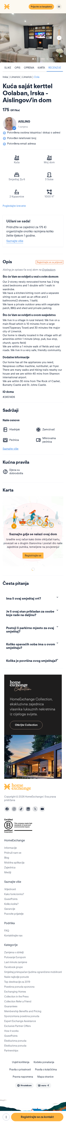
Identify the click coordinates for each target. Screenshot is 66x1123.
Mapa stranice (45, 1076)
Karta (41, 67)
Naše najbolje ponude (16, 977)
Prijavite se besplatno (41, 6)
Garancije (9, 908)
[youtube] (42, 809)
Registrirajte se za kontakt (37, 1117)
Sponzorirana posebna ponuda (21, 1016)
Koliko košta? (11, 904)
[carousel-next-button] (59, 38)
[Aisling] (10, 124)
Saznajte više (14, 241)
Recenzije (54, 67)
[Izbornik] (59, 6)
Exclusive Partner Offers (17, 1026)
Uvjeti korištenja (20, 1062)
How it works (11, 1031)
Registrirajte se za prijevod (49, 262)
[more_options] (6, 1117)
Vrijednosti (10, 889)
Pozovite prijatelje (14, 913)
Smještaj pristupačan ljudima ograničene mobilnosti (33, 972)
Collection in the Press (16, 996)
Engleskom (48, 269)
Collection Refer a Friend (17, 1001)
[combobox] (24, 1085)
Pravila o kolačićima (46, 1069)
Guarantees (10, 1006)
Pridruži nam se (12, 852)
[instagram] (14, 809)
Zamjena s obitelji (14, 952)
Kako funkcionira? (14, 894)
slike (7, 67)
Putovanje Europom (15, 957)
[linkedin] (28, 809)
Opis (17, 67)
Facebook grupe (13, 967)
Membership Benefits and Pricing (22, 1011)
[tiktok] (21, 809)
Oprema (29, 67)
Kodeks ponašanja (44, 1062)
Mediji (7, 872)
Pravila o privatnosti (20, 1069)
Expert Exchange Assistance (20, 1021)
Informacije (10, 847)
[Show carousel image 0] (33, 37)
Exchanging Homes (15, 991)
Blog (6, 857)
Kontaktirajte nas (13, 935)
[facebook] (7, 809)
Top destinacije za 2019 (17, 981)
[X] (35, 809)
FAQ (6, 930)
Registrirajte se (33, 555)
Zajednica (9, 867)
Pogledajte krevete (14, 205)
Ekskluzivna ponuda (15, 1040)
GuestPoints (11, 899)
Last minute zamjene (15, 962)
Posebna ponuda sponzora (19, 986)
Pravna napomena (23, 1076)
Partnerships (11, 1050)
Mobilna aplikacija (14, 862)
